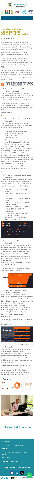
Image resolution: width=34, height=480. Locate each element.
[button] (17, 17)
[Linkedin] (17, 472)
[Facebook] (12, 472)
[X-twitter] (22, 472)
